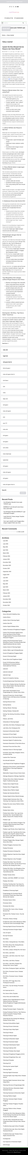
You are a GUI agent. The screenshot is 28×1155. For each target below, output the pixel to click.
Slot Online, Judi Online (9, 952)
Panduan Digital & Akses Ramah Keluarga (13, 796)
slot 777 (5, 423)
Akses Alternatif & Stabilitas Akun (11, 614)
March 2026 (6, 553)
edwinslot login (7, 675)
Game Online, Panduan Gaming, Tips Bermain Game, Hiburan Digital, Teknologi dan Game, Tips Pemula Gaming (14, 686)
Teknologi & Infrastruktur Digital (11, 1038)
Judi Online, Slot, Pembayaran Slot (11, 728)
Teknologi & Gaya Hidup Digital (10, 1029)
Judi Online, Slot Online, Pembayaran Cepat (13, 725)
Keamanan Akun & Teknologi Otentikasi (13, 737)
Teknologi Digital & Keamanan (10, 1072)
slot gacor (5, 405)
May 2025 (5, 583)
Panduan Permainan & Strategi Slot (11, 851)
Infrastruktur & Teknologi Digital (11, 722)
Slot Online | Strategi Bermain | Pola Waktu (13, 942)
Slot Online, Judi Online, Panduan (11, 960)
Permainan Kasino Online (9, 900)
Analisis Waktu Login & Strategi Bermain (13, 650)
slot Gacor (5, 380)
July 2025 (5, 577)
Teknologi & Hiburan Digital (10, 1035)
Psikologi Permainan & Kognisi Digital (12, 929)
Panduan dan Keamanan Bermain (11, 793)
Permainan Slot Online (8, 906)
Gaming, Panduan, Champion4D (11, 711)
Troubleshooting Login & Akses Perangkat (13, 1126)
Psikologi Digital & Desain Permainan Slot (13, 926)
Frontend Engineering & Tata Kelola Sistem (13, 681)
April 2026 (5, 550)
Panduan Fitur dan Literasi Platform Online (13, 804)
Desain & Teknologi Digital (9, 656)
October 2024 (6, 605)
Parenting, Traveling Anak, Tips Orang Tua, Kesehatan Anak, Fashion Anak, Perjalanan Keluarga (13, 885)
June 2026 (5, 544)
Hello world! (21, 531)
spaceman (5, 460)
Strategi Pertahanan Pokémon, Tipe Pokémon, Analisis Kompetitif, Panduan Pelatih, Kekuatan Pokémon (14, 1013)
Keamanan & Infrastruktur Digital (11, 731)
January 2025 (6, 596)
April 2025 (5, 587)
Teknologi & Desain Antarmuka (10, 1026)
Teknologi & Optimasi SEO (9, 1048)
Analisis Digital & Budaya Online (11, 626)
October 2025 (6, 568)
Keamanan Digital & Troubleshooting (12, 740)
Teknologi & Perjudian (8, 1060)
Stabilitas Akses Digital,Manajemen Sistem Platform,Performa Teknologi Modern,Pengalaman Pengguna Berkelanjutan (14, 1001)
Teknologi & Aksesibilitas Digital (11, 1023)
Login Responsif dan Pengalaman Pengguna (14, 763)
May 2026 (5, 547)
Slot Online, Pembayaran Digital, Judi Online (14, 968)
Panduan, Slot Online (8, 881)
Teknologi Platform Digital (9, 1096)
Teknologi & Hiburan (8, 1032)
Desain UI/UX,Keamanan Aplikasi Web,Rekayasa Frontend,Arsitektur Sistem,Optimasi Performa (11, 664)
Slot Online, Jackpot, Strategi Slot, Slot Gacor (14, 949)
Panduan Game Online (8, 810)
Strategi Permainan (8, 1006)
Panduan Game (7, 807)
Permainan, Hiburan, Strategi (10, 918)
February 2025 (6, 593)
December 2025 (7, 562)
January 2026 (6, 559)
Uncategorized (6, 1138)
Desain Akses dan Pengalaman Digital (12, 659)
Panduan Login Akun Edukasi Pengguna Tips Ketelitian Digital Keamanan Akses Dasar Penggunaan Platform (14, 824)
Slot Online (6, 938)
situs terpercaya (7, 454)
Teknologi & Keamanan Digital (10, 1041)
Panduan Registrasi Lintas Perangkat (12, 859)
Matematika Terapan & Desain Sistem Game (14, 773)
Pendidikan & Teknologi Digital (10, 890)
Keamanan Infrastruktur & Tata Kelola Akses (14, 743)
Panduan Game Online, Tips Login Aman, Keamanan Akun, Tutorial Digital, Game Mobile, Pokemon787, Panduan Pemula (13, 815)
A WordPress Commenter (9, 531)
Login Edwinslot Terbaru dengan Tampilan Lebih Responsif (14, 1)
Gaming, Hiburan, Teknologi (10, 708)
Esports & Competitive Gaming (10, 678)
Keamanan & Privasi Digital (9, 734)
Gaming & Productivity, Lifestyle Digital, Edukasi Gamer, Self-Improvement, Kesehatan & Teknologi (14, 697)
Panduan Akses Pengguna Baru (10, 787)
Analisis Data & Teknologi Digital (11, 620)
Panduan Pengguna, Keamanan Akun (12, 845)
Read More (4, 343)
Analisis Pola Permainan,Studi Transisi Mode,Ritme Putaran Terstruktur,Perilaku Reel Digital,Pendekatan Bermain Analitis (14, 642)
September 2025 (7, 571)
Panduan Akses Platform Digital (11, 790)
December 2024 (7, 599)
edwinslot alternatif (8, 672)
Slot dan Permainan (8, 935)
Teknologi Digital (7, 1069)
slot (9, 79)
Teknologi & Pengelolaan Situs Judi (12, 1057)
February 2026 (6, 556)
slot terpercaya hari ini (8, 990)
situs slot (5, 429)
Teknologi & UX (7, 1063)
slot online (5, 447)
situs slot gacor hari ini (9, 374)
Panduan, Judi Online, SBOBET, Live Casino (13, 878)
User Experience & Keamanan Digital (12, 1141)
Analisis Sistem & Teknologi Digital (12, 647)
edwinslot (5, 668)
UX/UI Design (6, 1144)
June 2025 (5, 580)
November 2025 (7, 565)
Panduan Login (6, 819)
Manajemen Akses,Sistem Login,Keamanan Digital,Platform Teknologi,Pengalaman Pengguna (14, 768)
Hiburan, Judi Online (8, 718)
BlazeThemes (17, 1152)
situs (4, 392)
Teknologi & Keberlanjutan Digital (11, 1044)
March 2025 (6, 590)
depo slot (5, 398)
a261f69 (6, 51)
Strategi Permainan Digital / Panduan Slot (13, 1009)
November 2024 (7, 602)
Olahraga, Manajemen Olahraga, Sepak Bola (14, 776)
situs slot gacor (7, 411)
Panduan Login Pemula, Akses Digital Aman (14, 829)
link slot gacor (6, 368)
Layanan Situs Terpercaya (9, 757)
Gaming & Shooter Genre (9, 701)
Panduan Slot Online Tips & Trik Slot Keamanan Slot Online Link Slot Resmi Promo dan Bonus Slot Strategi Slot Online (14, 863)
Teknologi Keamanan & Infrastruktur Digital (13, 1093)
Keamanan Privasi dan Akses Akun (11, 746)
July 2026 (5, 540)
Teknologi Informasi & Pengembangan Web (13, 1085)
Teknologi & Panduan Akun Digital (11, 1051)
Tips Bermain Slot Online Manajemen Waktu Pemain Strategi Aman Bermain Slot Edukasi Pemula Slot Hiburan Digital (14, 1115)
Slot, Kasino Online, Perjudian (10, 993)
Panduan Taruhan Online (9, 874)
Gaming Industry (7, 704)
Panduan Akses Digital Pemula (10, 784)
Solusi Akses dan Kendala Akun (11, 996)
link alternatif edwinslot (9, 760)
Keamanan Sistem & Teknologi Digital (12, 749)
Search (4, 490)
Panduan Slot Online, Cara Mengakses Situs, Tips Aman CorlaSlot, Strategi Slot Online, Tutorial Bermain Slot (14, 870)
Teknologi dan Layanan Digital (10, 1066)
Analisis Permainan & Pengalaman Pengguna (14, 629)
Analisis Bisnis (6, 617)
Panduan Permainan (8, 848)
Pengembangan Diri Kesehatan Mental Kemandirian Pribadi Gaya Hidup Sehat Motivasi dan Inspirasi (12, 895)
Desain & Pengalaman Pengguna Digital (13, 653)
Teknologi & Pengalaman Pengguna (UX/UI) (13, 1054)
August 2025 (6, 574)
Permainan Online (7, 903)
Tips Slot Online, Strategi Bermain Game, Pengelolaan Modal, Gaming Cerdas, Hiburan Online (14, 1121)
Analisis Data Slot (7, 623)
